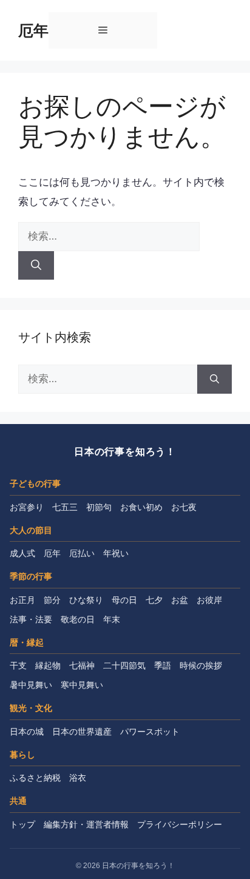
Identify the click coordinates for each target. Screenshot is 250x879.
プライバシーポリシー (179, 824)
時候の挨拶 (201, 665)
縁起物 (48, 665)
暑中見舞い (31, 685)
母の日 (124, 600)
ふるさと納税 (35, 778)
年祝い (116, 553)
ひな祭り (86, 600)
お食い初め (141, 507)
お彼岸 (209, 600)
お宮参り (27, 507)
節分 (52, 600)
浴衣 (77, 778)
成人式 (22, 553)
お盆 (179, 600)
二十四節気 (124, 665)
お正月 (22, 600)
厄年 (33, 30)
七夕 (154, 600)
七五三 (65, 507)
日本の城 (27, 731)
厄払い (82, 553)
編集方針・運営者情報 (86, 824)
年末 (111, 619)
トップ (22, 824)
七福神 (82, 665)
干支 (18, 665)
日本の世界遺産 (82, 731)
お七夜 (184, 507)
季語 (162, 665)
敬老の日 (78, 619)
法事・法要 (31, 619)
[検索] (36, 265)
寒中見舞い (82, 685)
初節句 (99, 507)
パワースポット (150, 731)
